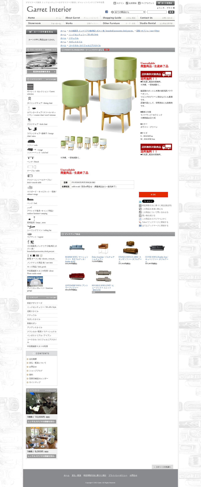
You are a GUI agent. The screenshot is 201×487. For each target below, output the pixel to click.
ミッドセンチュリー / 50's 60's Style (41, 307)
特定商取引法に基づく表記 (95, 475)
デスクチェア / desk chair (37, 124)
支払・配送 (76, 475)
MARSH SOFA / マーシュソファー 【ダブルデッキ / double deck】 (76, 259)
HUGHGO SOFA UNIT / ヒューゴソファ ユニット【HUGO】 (103, 287)
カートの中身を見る (41, 31)
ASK (153, 195)
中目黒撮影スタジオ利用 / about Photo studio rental (40, 272)
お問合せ (156, 17)
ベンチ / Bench (33, 162)
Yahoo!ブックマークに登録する (155, 222)
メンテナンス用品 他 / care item (40, 263)
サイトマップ (35, 382)
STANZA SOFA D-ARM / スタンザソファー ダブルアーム (130, 259)
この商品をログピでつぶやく (154, 219)
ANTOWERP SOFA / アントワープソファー (76, 286)
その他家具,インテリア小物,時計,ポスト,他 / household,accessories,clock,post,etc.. (42, 248)
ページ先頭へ (162, 467)
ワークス (81, 23)
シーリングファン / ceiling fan (39, 230)
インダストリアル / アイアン (39, 335)
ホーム (44, 17)
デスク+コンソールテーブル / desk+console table (39, 181)
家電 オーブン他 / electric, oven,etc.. (41, 259)
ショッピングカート (165, 3)
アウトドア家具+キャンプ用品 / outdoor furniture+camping (40, 212)
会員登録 (132, 3)
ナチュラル (32, 315)
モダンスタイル (33, 319)
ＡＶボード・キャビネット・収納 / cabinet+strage (41, 193)
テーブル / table (33, 171)
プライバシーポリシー (118, 475)
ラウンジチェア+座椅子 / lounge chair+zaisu (40, 134)
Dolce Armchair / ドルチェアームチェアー (103, 258)
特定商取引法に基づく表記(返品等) (157, 205)
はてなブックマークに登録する (155, 225)
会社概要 (33, 359)
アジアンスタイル (34, 327)
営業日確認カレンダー (38, 378)
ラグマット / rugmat (35, 237)
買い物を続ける (148, 215)
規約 (31, 375)
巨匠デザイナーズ (34, 303)
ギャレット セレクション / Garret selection (40, 92)
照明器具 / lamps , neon (36, 222)
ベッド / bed (32, 203)
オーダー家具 (119, 23)
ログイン (120, 3)
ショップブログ (35, 371)
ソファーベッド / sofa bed (37, 153)
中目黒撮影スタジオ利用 (37, 346)
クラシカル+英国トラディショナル (42, 331)
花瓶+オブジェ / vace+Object (147, 31)
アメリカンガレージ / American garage (40, 289)
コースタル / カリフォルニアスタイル (42, 340)
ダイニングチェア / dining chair (39, 103)
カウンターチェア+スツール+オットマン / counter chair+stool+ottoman (41, 113)
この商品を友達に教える (152, 209)
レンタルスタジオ (156, 23)
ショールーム (44, 23)
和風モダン (32, 323)
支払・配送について (119, 17)
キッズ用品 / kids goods (36, 267)
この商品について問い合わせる (155, 212)
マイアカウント (147, 3)
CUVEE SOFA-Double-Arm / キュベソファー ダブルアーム (156, 259)
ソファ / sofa (32, 145)
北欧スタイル (32, 311)
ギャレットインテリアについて (81, 17)
